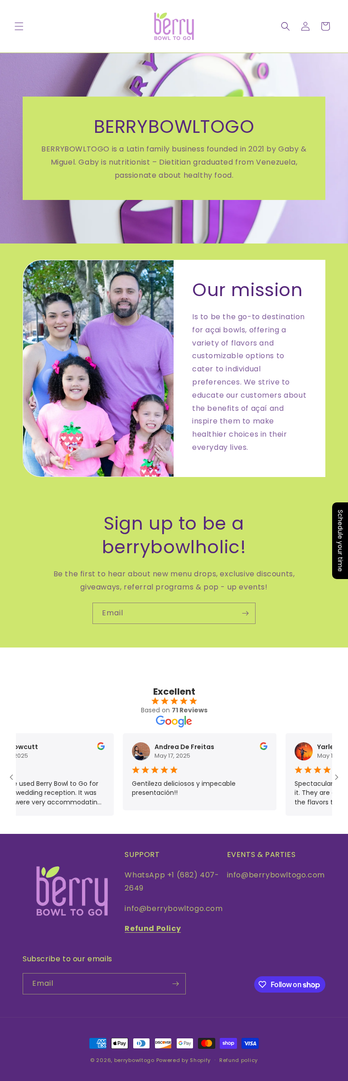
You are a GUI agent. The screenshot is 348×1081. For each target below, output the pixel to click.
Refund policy (238, 1060)
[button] (19, 26)
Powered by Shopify (183, 1060)
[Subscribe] (245, 613)
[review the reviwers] (84, 747)
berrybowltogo (134, 1060)
